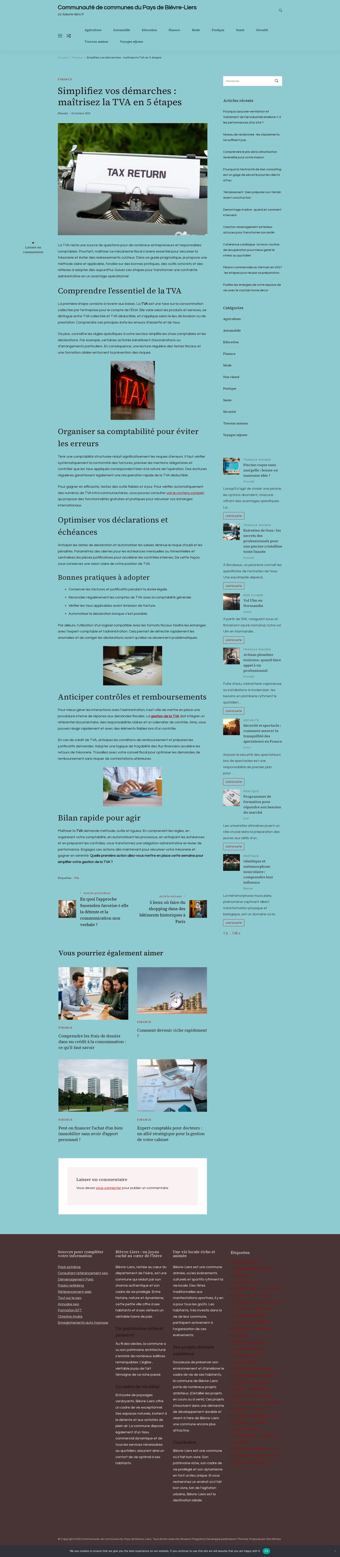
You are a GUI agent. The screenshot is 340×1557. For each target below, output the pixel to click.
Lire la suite (233, 515)
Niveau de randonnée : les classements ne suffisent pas (251, 137)
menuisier (241, 1396)
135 (235, 933)
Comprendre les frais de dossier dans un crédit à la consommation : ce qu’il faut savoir (92, 1041)
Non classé (231, 377)
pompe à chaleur (246, 1429)
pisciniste (240, 1409)
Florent (63, 113)
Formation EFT (70, 1310)
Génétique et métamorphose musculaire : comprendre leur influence (258, 872)
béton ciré (273, 1289)
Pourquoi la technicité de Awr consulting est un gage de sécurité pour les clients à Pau (252, 175)
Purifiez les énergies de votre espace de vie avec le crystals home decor (252, 287)
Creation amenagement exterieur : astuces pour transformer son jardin (249, 229)
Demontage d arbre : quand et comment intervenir (252, 212)
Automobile (121, 30)
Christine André (70, 1316)
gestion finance (245, 1362)
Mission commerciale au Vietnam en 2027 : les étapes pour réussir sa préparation (252, 270)
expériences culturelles (252, 1329)
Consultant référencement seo (83, 1273)
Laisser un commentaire (33, 249)
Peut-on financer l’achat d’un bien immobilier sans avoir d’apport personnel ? (90, 1133)
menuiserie (259, 1389)
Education (149, 30)
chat (265, 1295)
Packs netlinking (71, 1285)
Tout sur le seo (69, 1298)
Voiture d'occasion (248, 1456)
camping (239, 1295)
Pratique (218, 30)
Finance (174, 30)
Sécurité (262, 30)
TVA (76, 878)
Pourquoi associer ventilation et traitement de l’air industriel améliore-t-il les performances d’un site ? (252, 117)
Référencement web (74, 1292)
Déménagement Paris (75, 1279)
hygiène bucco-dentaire (252, 1369)
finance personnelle (249, 1342)
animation (241, 1275)
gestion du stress (247, 1355)
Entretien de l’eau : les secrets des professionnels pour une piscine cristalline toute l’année (262, 541)
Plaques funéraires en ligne (255, 1415)
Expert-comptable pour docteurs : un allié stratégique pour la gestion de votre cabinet (171, 1133)
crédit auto (262, 1309)
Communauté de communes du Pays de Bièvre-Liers (127, 7)
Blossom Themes (236, 1539)
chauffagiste (243, 1302)
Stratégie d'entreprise (251, 1449)
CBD (254, 1295)
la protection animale (251, 1382)
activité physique (244, 1262)
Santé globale (244, 1435)
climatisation (270, 1302)
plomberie (241, 1422)
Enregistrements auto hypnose (83, 1323)
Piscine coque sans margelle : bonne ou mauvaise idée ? (260, 470)
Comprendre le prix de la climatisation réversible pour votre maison (250, 154)
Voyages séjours (131, 41)
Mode (196, 30)
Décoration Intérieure (251, 1322)
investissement (245, 1375)
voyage (273, 1456)
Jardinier (269, 1375)
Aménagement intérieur (252, 1269)
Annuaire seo (68, 1304)
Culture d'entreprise (249, 1315)
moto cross (263, 1396)
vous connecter (108, 1188)
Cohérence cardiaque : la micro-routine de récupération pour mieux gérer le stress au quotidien (251, 250)
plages (258, 1409)
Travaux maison (96, 41)
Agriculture (93, 30)
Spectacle (240, 1442)
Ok (266, 1550)
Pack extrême (69, 1267)
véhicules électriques (250, 1462)
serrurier (268, 1435)
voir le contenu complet (185, 493)
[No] (335, 1551)
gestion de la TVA (165, 716)
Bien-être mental (246, 1289)
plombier (261, 1422)
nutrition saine (245, 1402)
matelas (239, 1389)
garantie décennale (249, 1349)
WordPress (273, 1539)
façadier (239, 1335)
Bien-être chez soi (247, 1282)
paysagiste (271, 1402)
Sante (240, 30)
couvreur (241, 1309)
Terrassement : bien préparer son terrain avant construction (252, 195)
